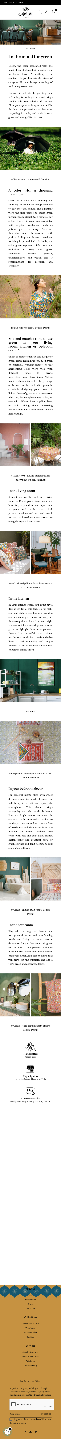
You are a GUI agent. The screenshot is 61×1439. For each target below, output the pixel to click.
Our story (30, 1295)
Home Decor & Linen (31, 1323)
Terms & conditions (30, 1356)
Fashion (30, 1337)
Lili (34, 1025)
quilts (20, 839)
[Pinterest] (30, 1432)
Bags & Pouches (30, 1332)
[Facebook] (25, 1432)
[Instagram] (36, 1432)
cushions (23, 513)
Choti (49, 773)
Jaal (38, 909)
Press (30, 1304)
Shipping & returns (30, 1352)
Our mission (30, 1299)
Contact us (30, 1308)
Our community (30, 1365)
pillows (28, 583)
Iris (30, 327)
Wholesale (30, 1361)
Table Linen (30, 1328)
